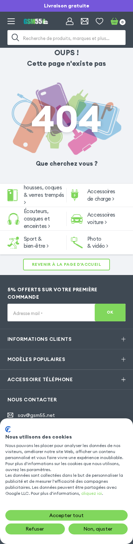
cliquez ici (91, 493)
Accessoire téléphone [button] (40, 379)
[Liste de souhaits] (99, 21)
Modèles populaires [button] (36, 359)
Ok (110, 312)
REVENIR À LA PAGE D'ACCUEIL (66, 264)
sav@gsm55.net (36, 415)
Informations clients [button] (39, 339)
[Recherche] (15, 37)
